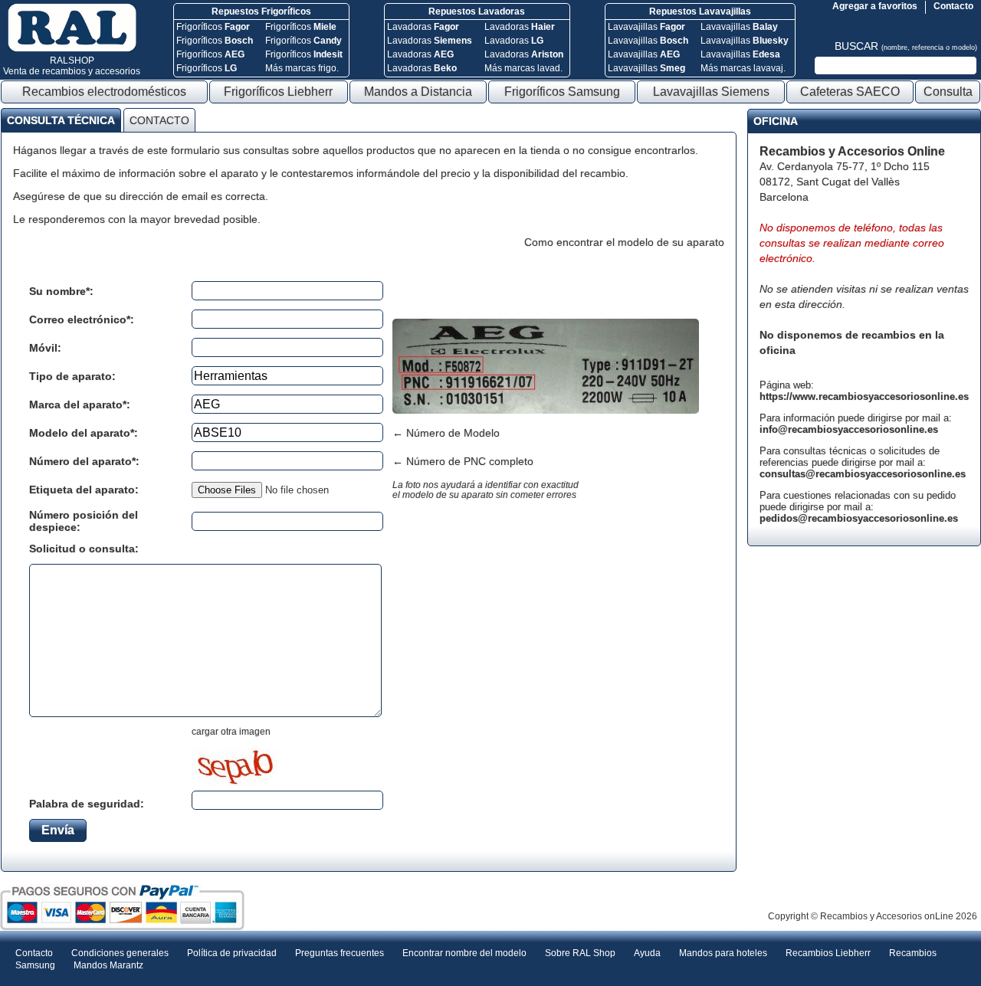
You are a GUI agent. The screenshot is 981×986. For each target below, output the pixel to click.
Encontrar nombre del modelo (464, 953)
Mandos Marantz (108, 965)
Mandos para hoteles (723, 953)
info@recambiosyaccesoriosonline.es (849, 429)
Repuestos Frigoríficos (261, 11)
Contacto (953, 6)
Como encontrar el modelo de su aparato (624, 242)
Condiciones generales (120, 953)
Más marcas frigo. (302, 68)
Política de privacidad (232, 953)
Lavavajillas (646, 26)
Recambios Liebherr (828, 953)
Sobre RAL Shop (580, 953)
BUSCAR (906, 46)
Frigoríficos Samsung (562, 91)
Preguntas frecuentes (339, 953)
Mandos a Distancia (418, 91)
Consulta (948, 91)
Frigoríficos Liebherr (278, 91)
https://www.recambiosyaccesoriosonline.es (864, 396)
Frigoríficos (213, 26)
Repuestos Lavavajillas (700, 11)
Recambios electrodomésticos (104, 91)
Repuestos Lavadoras (476, 11)
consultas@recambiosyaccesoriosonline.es (863, 474)
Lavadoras (423, 26)
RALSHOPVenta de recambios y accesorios (71, 66)
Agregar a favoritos (874, 6)
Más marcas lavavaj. (743, 68)
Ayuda (647, 953)
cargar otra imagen (231, 731)
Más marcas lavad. (523, 68)
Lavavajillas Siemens (711, 91)
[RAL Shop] (72, 49)
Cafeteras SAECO (850, 91)
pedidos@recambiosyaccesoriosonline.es (859, 518)
